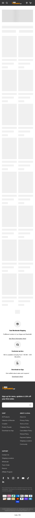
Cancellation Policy (26, 430)
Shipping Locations (26, 441)
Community (23, 444)
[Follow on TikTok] (28, 478)
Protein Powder (7, 427)
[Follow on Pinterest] (18, 478)
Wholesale (5, 461)
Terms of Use (24, 424)
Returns (4, 468)
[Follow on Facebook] (3, 478)
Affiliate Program (7, 472)
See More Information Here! (17, 338)
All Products (6, 417)
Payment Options (25, 437)
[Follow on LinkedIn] (3, 482)
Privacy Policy (24, 420)
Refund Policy (24, 434)
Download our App (8, 430)
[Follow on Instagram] (13, 478)
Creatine (4, 424)
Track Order (6, 465)
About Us (23, 417)
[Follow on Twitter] (8, 478)
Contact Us (5, 455)
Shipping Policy (25, 427)
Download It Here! (17, 376)
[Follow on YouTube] (23, 478)
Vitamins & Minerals (8, 420)
